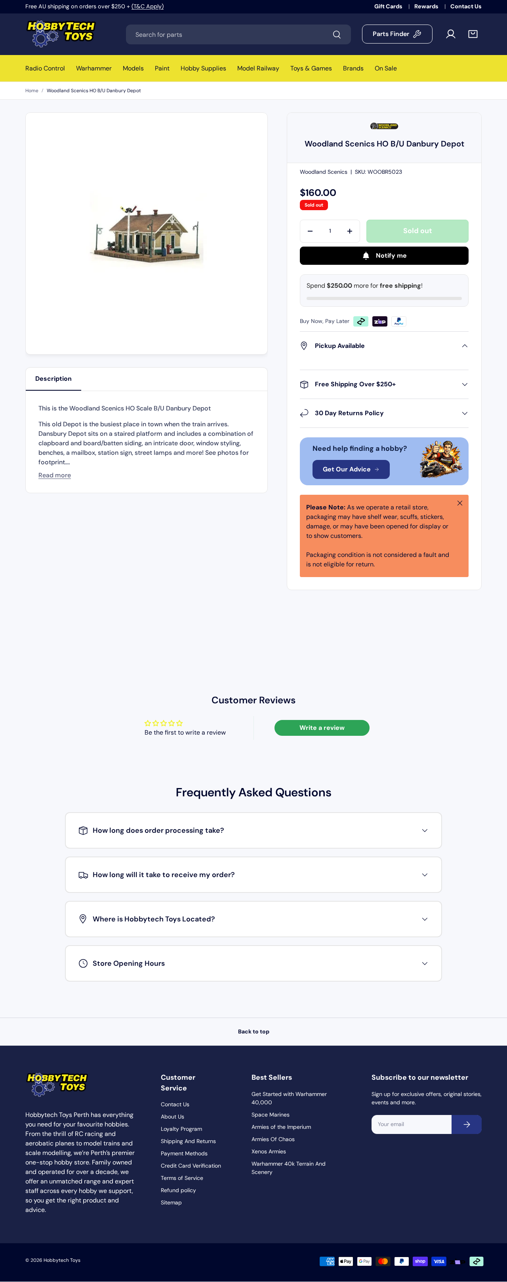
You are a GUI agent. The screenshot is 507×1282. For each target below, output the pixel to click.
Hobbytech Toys (62, 1260)
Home (31, 90)
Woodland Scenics (323, 171)
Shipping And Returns (188, 1141)
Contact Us (466, 6)
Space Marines (271, 1114)
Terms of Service (182, 1177)
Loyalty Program (181, 1128)
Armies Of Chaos (273, 1139)
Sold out (417, 231)
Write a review (322, 728)
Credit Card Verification (191, 1165)
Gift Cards (389, 6)
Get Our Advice (347, 469)
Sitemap (171, 1202)
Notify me (391, 255)
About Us (172, 1116)
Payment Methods (184, 1153)
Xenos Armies (269, 1151)
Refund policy (178, 1190)
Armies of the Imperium (281, 1126)
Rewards (427, 6)
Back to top (253, 1031)
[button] (473, 34)
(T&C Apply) (148, 6)
